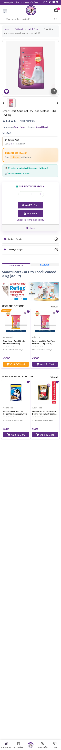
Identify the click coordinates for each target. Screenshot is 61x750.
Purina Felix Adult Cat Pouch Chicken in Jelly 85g (15, 412)
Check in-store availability (30, 219)
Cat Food (19, 29)
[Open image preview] (54, 91)
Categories (6, 747)
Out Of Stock (18, 364)
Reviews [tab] (44, 264)
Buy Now (31, 213)
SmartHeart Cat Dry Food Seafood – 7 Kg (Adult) (43, 342)
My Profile (42, 747)
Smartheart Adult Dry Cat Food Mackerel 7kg (14, 342)
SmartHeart (42, 126)
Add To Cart (32, 205)
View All (54, 306)
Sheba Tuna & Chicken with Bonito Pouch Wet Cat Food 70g (45, 412)
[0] (56, 10)
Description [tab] (16, 265)
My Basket (18, 747)
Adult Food (33, 29)
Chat (55, 747)
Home (6, 29)
